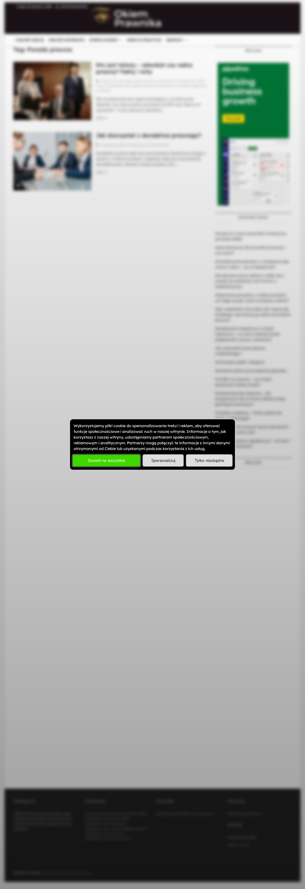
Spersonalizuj (163, 460)
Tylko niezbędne (209, 460)
